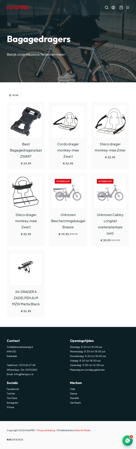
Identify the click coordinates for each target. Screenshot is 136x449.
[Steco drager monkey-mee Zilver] (110, 121)
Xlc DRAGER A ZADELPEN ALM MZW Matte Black (26, 298)
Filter (15, 95)
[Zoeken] (106, 7)
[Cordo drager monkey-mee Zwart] (68, 121)
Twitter (11, 393)
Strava (10, 407)
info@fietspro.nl (23, 374)
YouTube (12, 397)
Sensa (73, 393)
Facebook (13, 388)
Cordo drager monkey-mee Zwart (68, 150)
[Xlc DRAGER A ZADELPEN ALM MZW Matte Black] (26, 269)
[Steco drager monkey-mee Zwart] (26, 192)
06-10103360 (29, 369)
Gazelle (74, 397)
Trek (72, 388)
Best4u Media (82, 430)
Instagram (12, 402)
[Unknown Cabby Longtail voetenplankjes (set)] (110, 192)
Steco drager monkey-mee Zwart (26, 221)
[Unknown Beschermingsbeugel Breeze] (68, 192)
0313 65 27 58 (27, 365)
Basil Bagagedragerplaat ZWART (26, 150)
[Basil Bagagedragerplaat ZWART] (26, 121)
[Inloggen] (113, 7)
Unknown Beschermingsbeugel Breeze (68, 221)
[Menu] (127, 7)
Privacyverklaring (46, 430)
